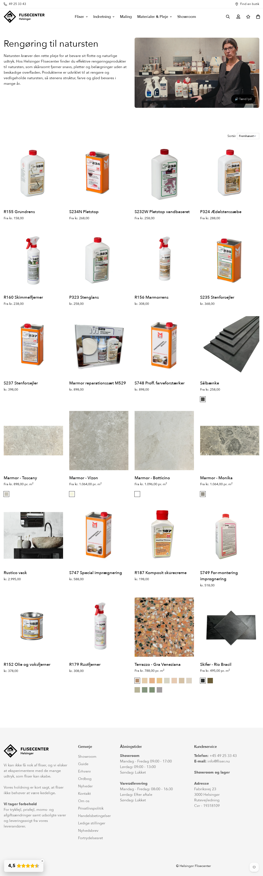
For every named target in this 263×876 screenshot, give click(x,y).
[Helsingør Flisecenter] (24, 16)
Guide (83, 764)
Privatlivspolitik (91, 808)
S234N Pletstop (84, 212)
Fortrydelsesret (90, 838)
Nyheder (85, 786)
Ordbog (84, 778)
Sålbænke (209, 383)
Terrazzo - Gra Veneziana (158, 664)
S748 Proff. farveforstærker (160, 383)
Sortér (231, 136)
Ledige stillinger (91, 823)
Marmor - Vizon (83, 478)
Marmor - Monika (216, 478)
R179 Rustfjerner (84, 664)
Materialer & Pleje (152, 16)
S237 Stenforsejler (21, 383)
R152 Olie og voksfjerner (27, 664)
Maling (126, 16)
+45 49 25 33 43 (223, 755)
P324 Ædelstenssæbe (220, 212)
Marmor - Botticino (152, 478)
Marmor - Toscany (20, 478)
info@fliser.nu (219, 761)
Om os (83, 801)
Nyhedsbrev (88, 830)
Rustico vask (15, 572)
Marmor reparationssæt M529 (97, 383)
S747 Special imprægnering (95, 572)
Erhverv (84, 771)
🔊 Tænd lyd (243, 99)
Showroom (186, 16)
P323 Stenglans (84, 297)
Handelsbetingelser (94, 815)
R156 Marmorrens (151, 297)
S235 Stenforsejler (217, 297)
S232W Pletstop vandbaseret (162, 212)
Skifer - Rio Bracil (215, 664)
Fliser (79, 16)
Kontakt (84, 793)
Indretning (102, 16)
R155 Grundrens (19, 212)
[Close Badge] (42, 861)
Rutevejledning (206, 800)
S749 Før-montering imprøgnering (219, 576)
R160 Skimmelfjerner (23, 297)
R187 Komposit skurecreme (161, 572)
